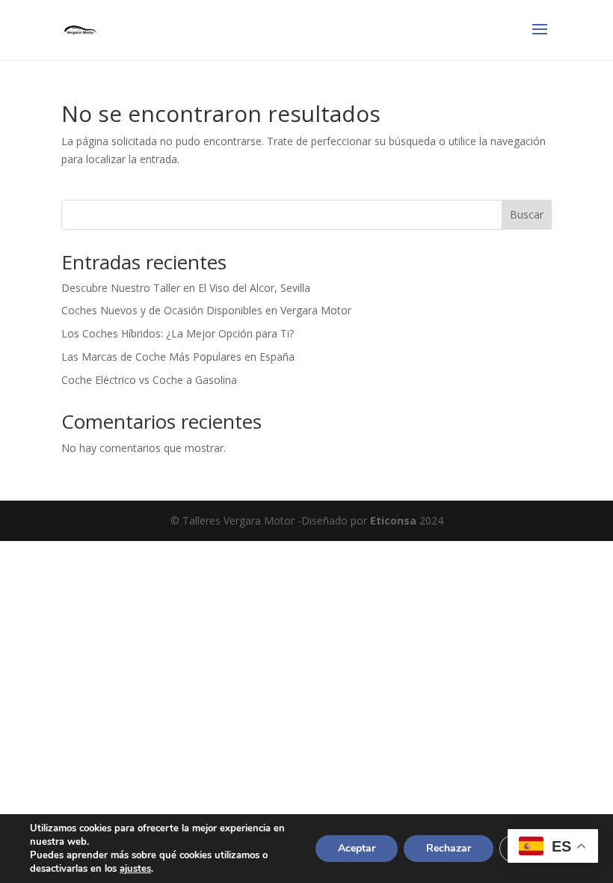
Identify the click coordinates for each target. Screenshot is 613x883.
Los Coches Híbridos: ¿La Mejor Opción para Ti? (177, 333)
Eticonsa (393, 520)
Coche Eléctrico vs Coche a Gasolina (149, 380)
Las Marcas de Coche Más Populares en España (178, 356)
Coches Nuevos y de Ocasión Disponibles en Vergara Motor (206, 310)
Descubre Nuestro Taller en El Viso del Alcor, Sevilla (185, 288)
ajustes (135, 869)
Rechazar (448, 848)
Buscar (526, 214)
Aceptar (356, 848)
